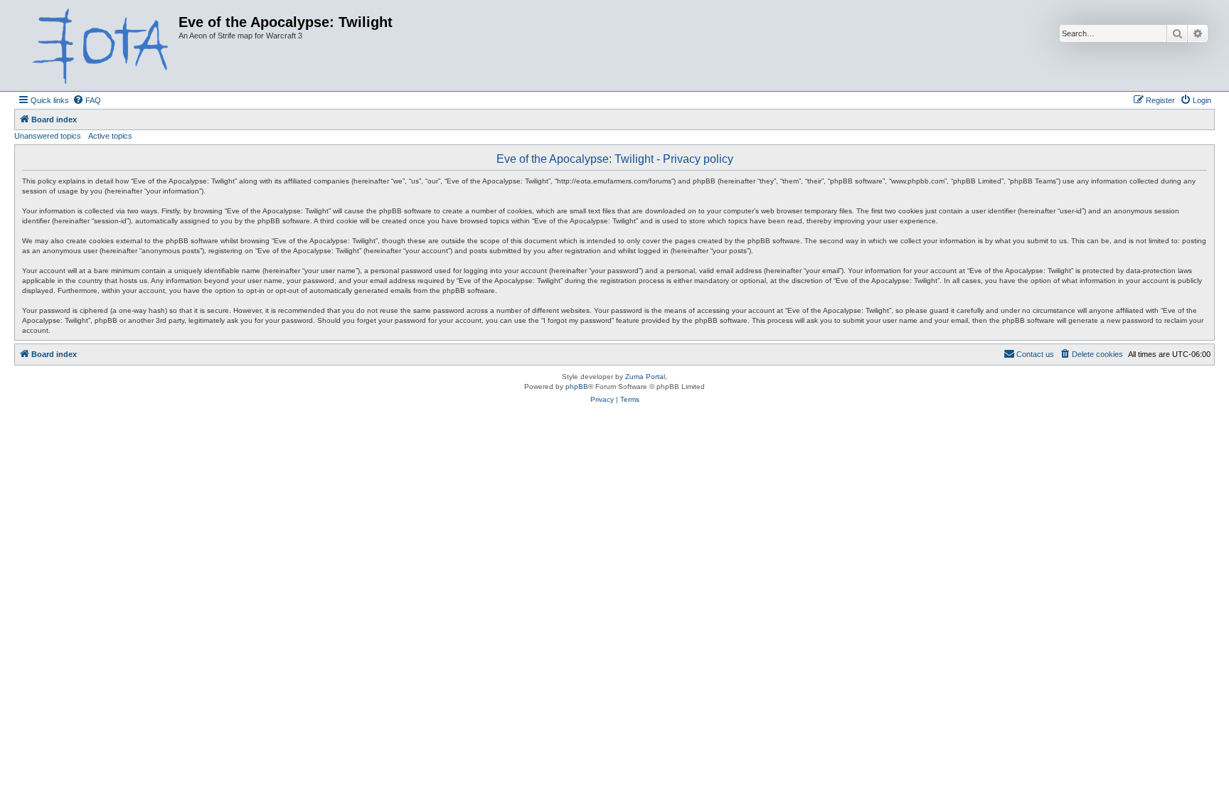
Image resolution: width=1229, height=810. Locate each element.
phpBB (576, 386)
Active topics (110, 136)
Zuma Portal (645, 376)
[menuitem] (87, 100)
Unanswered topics (47, 136)
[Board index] (98, 45)
